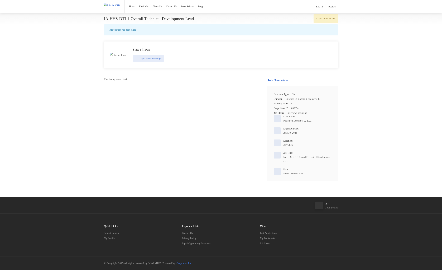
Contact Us (171, 6)
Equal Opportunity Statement (196, 243)
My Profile (109, 238)
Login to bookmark (325, 18)
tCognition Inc (183, 263)
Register (332, 6)
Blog (200, 6)
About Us (157, 6)
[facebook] (324, 263)
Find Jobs (143, 6)
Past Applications (268, 233)
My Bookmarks (267, 238)
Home (132, 6)
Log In (319, 6)
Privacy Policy (189, 238)
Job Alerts (265, 243)
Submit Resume (111, 233)
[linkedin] (336, 263)
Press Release (187, 6)
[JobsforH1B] (112, 2)
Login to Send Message (150, 58)
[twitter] (330, 263)
